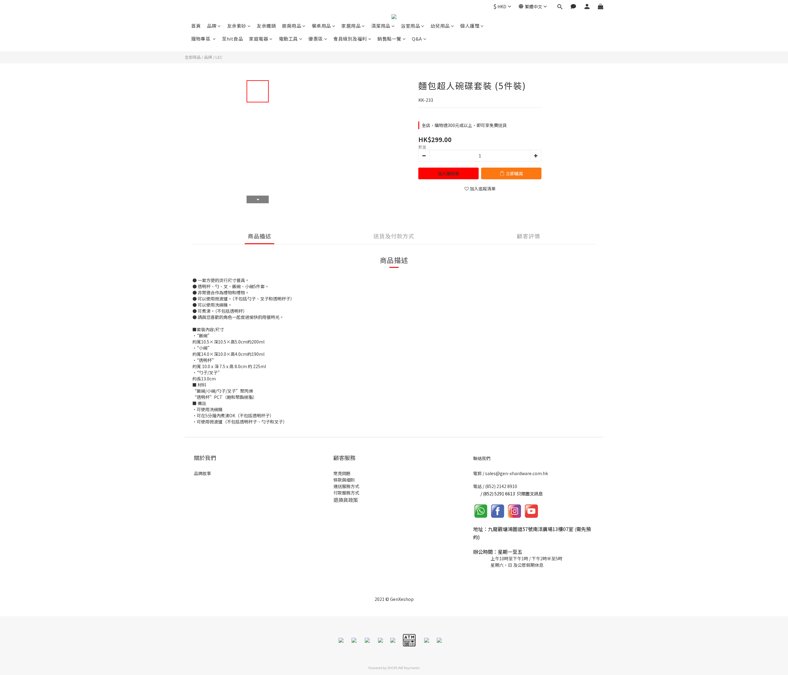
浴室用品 (410, 25)
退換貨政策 (345, 499)
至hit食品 (232, 38)
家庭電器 (258, 38)
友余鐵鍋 (266, 25)
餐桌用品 (321, 25)
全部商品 (193, 57)
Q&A (417, 38)
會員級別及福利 (350, 38)
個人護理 (469, 25)
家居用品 (350, 25)
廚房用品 (291, 25)
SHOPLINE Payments (403, 667)
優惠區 (315, 38)
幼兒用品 (440, 25)
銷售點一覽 (389, 38)
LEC (218, 57)
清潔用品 (380, 25)
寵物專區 (201, 38)
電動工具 (288, 38)
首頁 (196, 25)
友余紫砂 (236, 25)
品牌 (211, 25)
